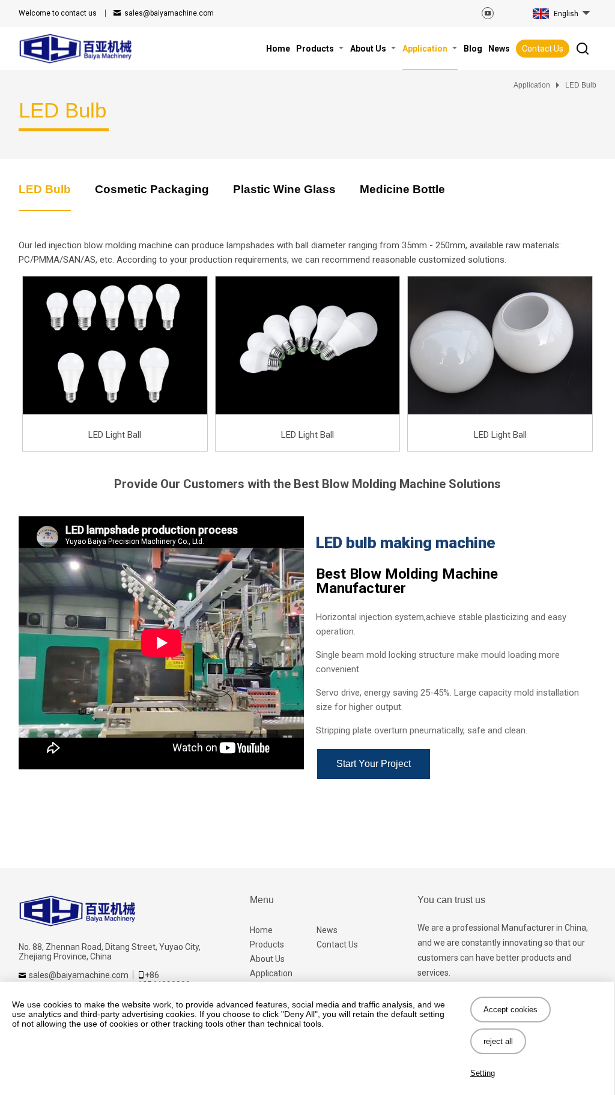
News (327, 930)
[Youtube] (488, 13)
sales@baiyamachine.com (169, 13)
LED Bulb (45, 189)
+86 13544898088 (164, 979)
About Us (267, 959)
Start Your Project (373, 764)
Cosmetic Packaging (152, 189)
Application (271, 973)
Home (261, 930)
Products (267, 944)
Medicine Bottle (402, 189)
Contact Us (542, 48)
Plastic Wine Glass (284, 189)
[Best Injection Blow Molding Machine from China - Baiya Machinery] (76, 48)
